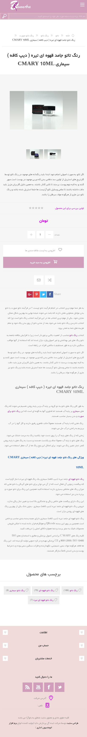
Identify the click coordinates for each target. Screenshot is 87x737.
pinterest (36, 294)
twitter (43, 294)
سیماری (76, 411)
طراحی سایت (72, 723)
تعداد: (57, 234)
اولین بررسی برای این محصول (69, 208)
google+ (30, 294)
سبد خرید (72, 4)
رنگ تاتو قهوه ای (76, 479)
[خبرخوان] (27, 687)
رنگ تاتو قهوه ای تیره (43, 600)
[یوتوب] (38, 687)
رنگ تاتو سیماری (17, 590)
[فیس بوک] (49, 687)
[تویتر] (59, 687)
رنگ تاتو (73, 335)
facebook (50, 294)
